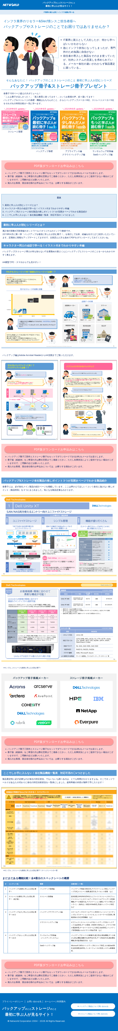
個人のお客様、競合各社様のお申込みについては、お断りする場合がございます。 (46, 183)
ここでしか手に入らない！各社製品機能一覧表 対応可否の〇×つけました (40, 215)
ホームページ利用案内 (55, 1001)
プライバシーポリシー (12, 1001)
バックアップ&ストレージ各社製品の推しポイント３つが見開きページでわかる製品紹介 (46, 211)
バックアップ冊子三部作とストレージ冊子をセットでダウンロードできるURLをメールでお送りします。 (56, 173)
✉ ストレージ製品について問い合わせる (93, 1014)
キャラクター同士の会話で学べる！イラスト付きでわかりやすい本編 (37, 208)
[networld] (16, 5)
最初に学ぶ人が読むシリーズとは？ (21, 205)
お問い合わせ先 (34, 1001)
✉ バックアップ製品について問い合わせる (93, 1006)
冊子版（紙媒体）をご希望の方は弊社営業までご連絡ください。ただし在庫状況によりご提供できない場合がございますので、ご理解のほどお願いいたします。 (60, 178)
